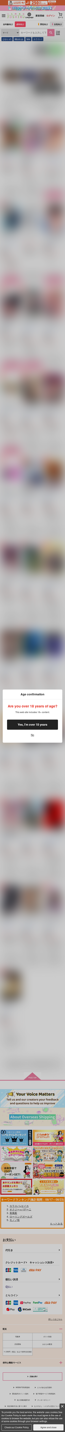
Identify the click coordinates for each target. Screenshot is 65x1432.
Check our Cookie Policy (17, 1427)
